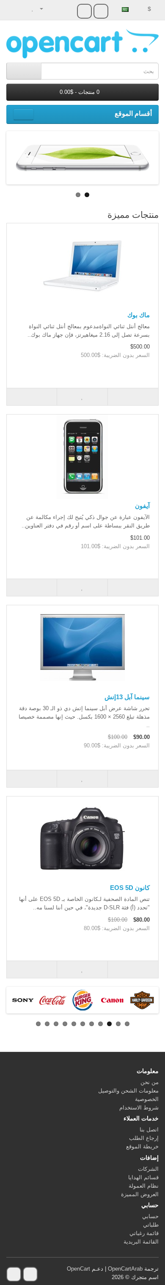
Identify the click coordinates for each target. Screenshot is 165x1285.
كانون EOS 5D (130, 887)
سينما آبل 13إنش (127, 696)
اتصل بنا (149, 1129)
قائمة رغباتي (144, 1233)
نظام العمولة (144, 1186)
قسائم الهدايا (143, 1177)
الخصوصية (147, 1099)
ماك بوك (138, 315)
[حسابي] (45, 8)
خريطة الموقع (142, 1146)
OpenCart (78, 1269)
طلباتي (151, 1225)
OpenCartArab (125, 1269)
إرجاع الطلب (144, 1138)
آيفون (142, 505)
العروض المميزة (140, 1194)
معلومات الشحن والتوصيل (128, 1090)
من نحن (149, 1082)
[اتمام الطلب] (13, 8)
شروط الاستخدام (139, 1107)
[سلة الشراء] (23, 8)
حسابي (150, 1216)
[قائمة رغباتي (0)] (33, 8)
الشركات (148, 1169)
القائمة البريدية (141, 1241)
